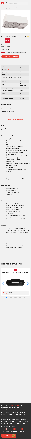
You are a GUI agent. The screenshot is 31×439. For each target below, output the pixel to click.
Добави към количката (11, 56)
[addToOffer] (6, 293)
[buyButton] (3, 293)
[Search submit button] (25, 3)
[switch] (14, 429)
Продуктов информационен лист (16, 52)
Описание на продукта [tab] (15, 120)
